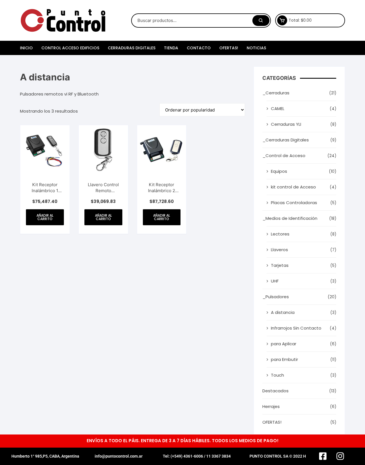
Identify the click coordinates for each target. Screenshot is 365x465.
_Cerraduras (275, 93)
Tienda (171, 48)
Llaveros (279, 250)
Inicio (26, 48)
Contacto (199, 48)
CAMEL (277, 108)
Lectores (280, 234)
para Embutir (284, 359)
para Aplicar (283, 344)
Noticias (256, 48)
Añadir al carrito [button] (44, 217)
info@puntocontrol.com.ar (119, 456)
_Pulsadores (275, 297)
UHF (275, 281)
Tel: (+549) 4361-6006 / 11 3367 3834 (197, 456)
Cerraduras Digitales (131, 48)
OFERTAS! (228, 48)
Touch (277, 375)
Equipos (279, 171)
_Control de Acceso (283, 156)
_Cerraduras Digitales (285, 140)
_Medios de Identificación (289, 218)
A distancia (283, 312)
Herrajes (271, 406)
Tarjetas (280, 265)
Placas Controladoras (294, 203)
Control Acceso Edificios (70, 48)
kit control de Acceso (293, 187)
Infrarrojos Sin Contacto (296, 328)
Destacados (275, 391)
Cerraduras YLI (286, 124)
